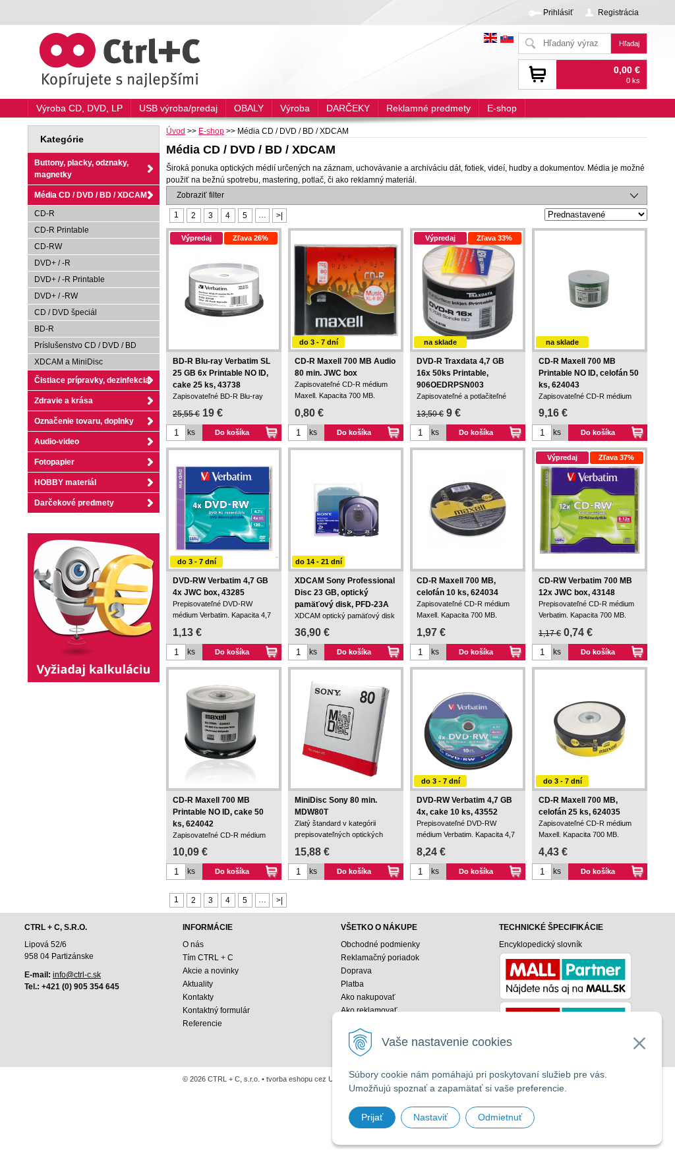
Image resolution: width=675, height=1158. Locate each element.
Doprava (356, 970)
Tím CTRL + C (208, 957)
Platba (352, 984)
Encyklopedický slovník (540, 944)
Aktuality (198, 984)
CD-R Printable (61, 230)
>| (279, 215)
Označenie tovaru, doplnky (84, 421)
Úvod (175, 131)
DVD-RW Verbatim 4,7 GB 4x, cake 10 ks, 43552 (464, 806)
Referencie (202, 1023)
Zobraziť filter (200, 195)
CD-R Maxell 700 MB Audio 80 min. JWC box (345, 367)
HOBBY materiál (65, 482)
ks (191, 432)
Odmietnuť (500, 1117)
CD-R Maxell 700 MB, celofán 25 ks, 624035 (579, 806)
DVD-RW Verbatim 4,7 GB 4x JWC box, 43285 (220, 586)
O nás (193, 944)
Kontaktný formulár (216, 1010)
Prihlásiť (558, 12)
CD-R (44, 213)
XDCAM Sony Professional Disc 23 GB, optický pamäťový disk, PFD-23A (345, 592)
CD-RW (48, 246)
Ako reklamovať (369, 1010)
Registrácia (618, 12)
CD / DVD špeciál (65, 312)
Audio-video (56, 441)
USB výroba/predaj (178, 108)
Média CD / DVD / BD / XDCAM (90, 195)
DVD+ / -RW (56, 296)
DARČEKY (348, 108)
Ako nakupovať (368, 997)
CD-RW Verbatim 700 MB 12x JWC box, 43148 (585, 586)
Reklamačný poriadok (380, 957)
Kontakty (198, 997)
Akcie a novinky (211, 970)
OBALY (249, 108)
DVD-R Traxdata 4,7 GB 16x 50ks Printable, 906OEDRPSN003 (460, 373)
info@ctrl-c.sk (77, 974)
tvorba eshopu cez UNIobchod (315, 1079)
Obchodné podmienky (380, 944)
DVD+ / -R (52, 263)
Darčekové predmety (74, 502)
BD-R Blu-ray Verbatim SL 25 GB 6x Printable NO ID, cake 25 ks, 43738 (221, 373)
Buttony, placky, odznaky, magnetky (81, 168)
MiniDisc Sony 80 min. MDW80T (336, 806)
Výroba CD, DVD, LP (79, 108)
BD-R (44, 328)
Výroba (295, 108)
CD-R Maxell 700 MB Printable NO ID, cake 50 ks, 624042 (218, 812)
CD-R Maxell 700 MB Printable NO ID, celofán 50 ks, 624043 (589, 373)
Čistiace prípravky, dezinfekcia (92, 380)
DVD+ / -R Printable (69, 279)
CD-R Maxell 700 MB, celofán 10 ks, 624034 (457, 586)
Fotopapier (54, 462)
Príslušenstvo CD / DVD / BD (85, 345)
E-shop (211, 131)
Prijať (372, 1117)
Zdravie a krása (63, 400)
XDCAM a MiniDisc (68, 361)
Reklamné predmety (428, 108)
